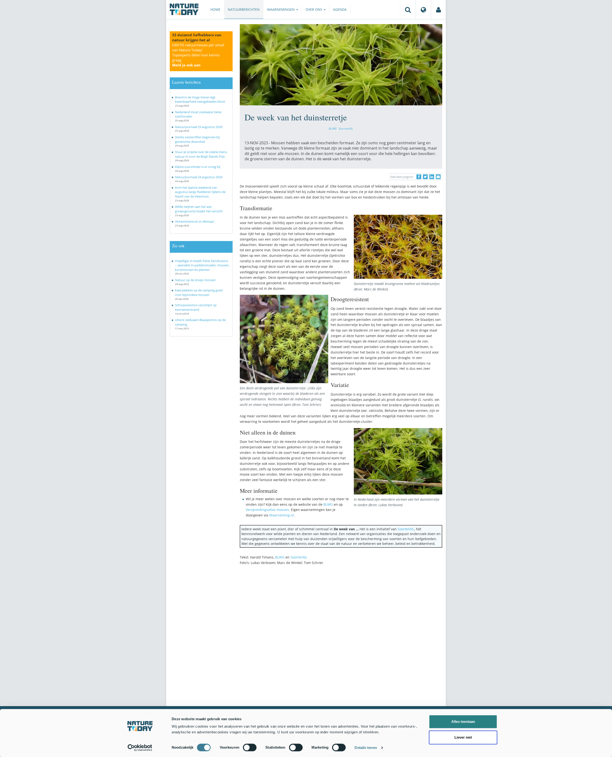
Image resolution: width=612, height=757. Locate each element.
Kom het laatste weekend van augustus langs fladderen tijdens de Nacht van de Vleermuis (200, 192)
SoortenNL (346, 128)
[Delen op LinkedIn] (431, 176)
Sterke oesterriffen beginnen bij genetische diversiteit (197, 139)
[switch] (250, 747)
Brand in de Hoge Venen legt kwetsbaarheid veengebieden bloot (200, 99)
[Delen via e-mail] (438, 176)
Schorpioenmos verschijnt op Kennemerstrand (196, 307)
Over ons (314, 9)
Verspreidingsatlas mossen (267, 509)
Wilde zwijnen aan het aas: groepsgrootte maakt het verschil (198, 208)
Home (215, 9)
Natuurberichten (244, 9)
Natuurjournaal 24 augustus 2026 (198, 177)
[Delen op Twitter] (425, 176)
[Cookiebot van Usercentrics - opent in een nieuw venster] (140, 747)
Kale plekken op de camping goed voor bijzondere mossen (199, 292)
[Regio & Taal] (423, 9)
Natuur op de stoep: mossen (195, 280)
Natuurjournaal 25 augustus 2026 (198, 127)
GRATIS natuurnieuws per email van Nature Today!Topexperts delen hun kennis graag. (198, 55)
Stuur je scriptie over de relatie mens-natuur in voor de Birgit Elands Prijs (201, 154)
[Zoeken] (408, 9)
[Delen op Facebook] (418, 176)
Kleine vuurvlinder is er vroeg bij (197, 167)
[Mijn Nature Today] (438, 9)
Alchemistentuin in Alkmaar (194, 221)
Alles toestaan (463, 721)
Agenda (340, 9)
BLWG (333, 128)
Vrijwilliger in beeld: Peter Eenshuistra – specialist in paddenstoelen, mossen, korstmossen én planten (202, 265)
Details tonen (366, 748)
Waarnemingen (281, 9)
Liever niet (463, 737)
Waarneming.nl (281, 515)
